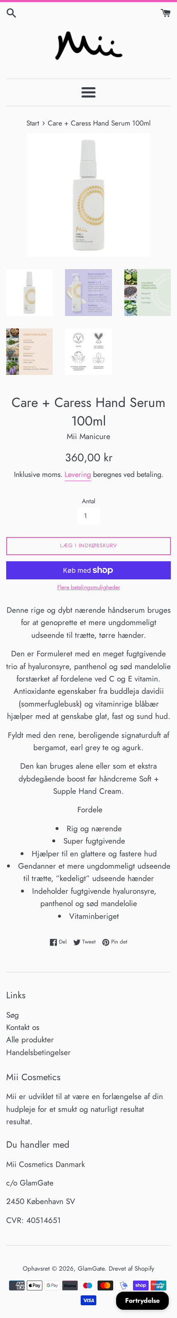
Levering (78, 474)
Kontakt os (23, 1027)
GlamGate (91, 1268)
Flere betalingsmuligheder (88, 587)
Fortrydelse (142, 1300)
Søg (12, 1014)
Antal (88, 501)
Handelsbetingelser (38, 1052)
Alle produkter (30, 1039)
